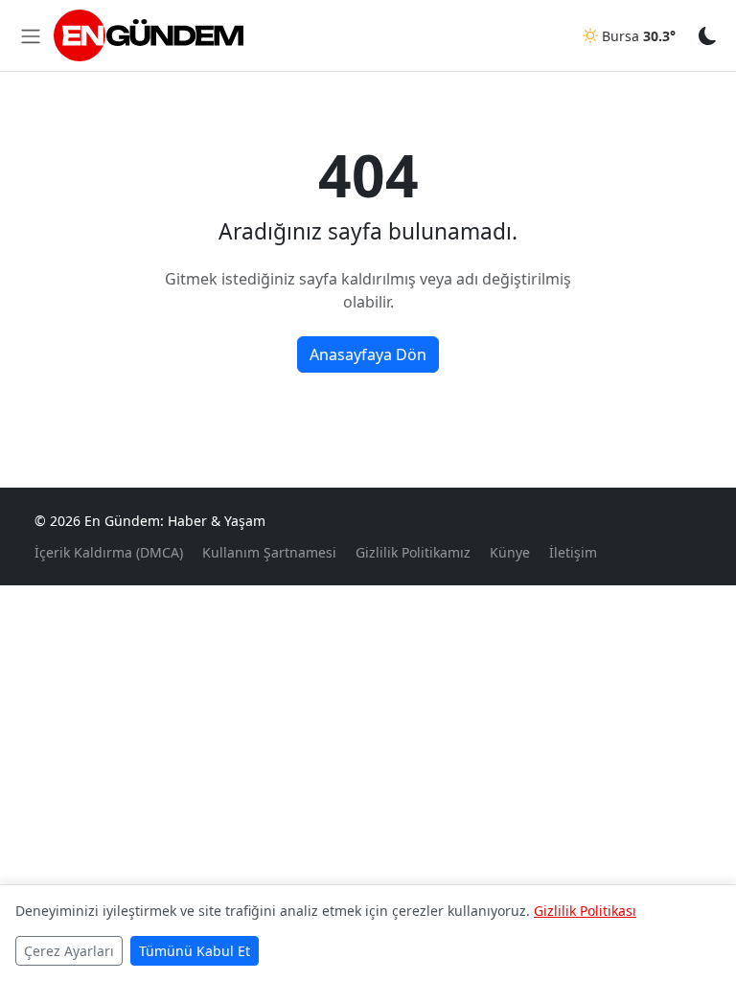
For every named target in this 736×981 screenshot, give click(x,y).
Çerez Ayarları (69, 951)
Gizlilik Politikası (585, 910)
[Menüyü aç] (30, 35)
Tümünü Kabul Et (194, 951)
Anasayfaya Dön (368, 354)
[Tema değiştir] (708, 35)
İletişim (573, 552)
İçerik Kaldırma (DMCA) (108, 552)
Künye (510, 552)
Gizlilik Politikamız (413, 552)
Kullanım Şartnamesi (269, 552)
